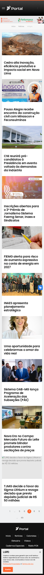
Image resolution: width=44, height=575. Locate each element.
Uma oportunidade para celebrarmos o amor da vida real (22, 349)
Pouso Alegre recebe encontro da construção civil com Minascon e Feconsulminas (21, 114)
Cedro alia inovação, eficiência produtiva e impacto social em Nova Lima (21, 68)
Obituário (15, 541)
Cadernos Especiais (15, 545)
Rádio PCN (33, 545)
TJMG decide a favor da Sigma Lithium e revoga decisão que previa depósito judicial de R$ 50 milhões (21, 493)
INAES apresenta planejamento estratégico (16, 306)
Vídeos (27, 541)
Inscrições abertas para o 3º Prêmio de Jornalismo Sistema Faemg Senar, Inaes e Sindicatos (21, 213)
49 (22, 517)
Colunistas (31, 536)
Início (13, 26)
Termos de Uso (27, 564)
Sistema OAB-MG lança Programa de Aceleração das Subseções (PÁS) (21, 394)
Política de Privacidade (11, 564)
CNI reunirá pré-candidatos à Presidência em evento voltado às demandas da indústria (20, 163)
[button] (3, 8)
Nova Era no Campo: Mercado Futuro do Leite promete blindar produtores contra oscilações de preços (21, 443)
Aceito (8, 569)
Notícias (21, 26)
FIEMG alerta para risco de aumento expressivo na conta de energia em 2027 (21, 261)
